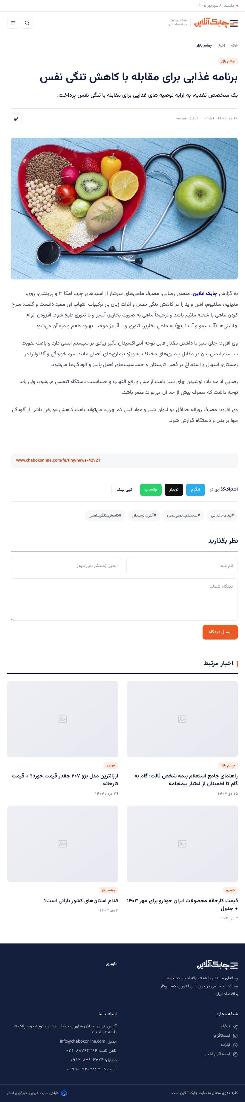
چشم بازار (228, 61)
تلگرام (195, 489)
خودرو (111, 765)
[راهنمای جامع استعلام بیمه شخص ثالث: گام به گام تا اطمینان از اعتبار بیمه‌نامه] (182, 719)
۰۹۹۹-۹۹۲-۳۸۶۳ (83, 1069)
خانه (234, 46)
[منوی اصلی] (13, 23)
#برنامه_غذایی (222, 515)
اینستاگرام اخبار (217, 1054)
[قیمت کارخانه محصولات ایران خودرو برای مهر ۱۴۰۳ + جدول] (182, 844)
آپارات (225, 1045)
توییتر (173, 489)
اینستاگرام (222, 1036)
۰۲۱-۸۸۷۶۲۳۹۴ (81, 1051)
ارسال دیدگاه (220, 632)
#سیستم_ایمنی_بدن (183, 515)
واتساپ (151, 489)
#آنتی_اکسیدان (144, 515)
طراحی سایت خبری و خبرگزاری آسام (33, 1093)
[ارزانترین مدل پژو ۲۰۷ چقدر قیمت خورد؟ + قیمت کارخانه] (62, 719)
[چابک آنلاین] (183, 965)
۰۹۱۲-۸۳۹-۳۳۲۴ (87, 1060)
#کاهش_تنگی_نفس (105, 515)
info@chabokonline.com (82, 1041)
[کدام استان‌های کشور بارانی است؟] (62, 844)
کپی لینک (124, 490)
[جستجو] (27, 23)
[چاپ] (16, 118)
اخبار (221, 46)
